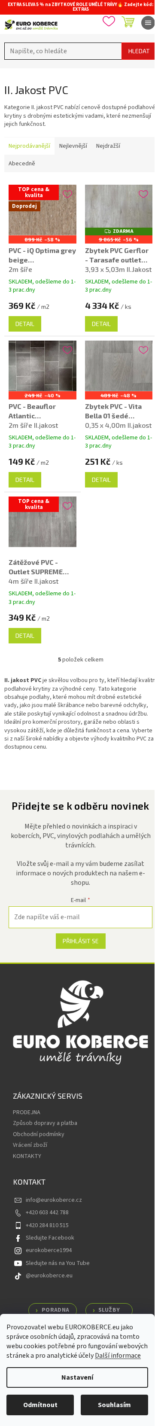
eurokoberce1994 (49, 1250)
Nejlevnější (73, 146)
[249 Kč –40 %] (42, 366)
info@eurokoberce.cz (54, 1200)
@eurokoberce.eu (49, 1275)
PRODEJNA (26, 1112)
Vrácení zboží (30, 1145)
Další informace (118, 1355)
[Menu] (148, 22)
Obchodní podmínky (38, 1134)
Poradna (56, 1310)
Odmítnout (40, 1405)
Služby (109, 1310)
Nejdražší (108, 146)
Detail (24, 323)
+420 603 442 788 (47, 1212)
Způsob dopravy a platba (45, 1123)
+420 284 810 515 (47, 1225)
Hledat (139, 51)
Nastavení (77, 1377)
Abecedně (22, 163)
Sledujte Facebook (50, 1238)
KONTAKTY (27, 1156)
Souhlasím (114, 1405)
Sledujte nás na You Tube (58, 1263)
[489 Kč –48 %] (119, 366)
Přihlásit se (81, 941)
